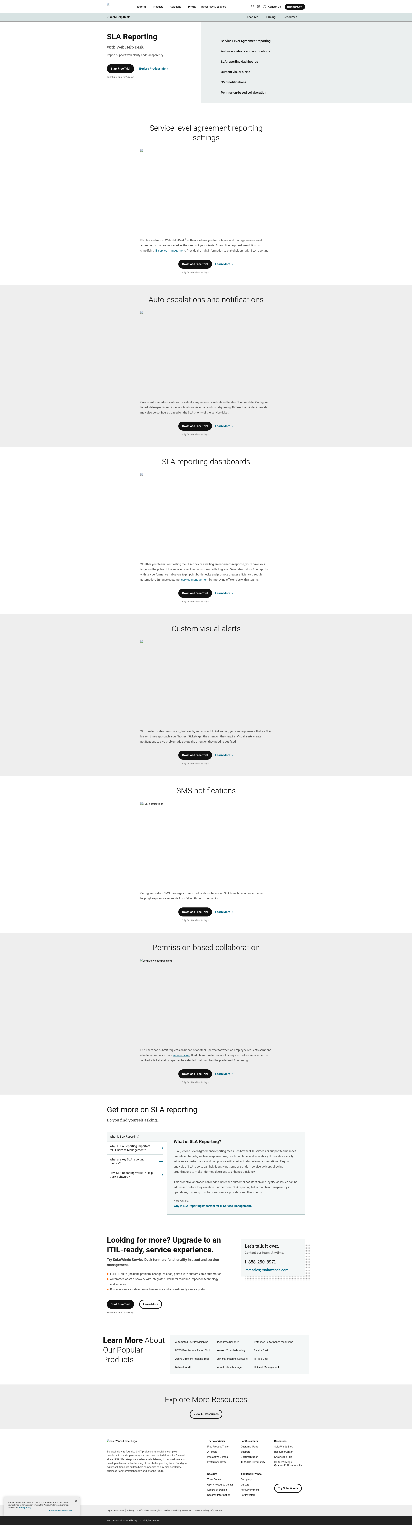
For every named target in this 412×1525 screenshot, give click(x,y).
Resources (290, 17)
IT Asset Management (266, 1367)
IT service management (170, 250)
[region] (42, 1506)
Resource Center (283, 1451)
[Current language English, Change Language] (259, 7)
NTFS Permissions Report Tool (192, 1350)
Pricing (192, 6)
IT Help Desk (261, 1358)
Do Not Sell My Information (208, 1510)
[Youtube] (296, 1474)
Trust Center (214, 1479)
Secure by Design (217, 1489)
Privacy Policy (25, 1507)
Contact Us (274, 6)
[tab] (137, 1136)
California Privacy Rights (149, 1510)
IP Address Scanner (227, 1342)
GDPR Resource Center (220, 1484)
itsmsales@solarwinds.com (266, 1270)
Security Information (218, 1494)
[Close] (76, 1500)
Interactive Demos (217, 1456)
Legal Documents (115, 1510)
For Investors (248, 1494)
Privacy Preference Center (60, 1511)
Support (245, 1451)
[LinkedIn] (302, 1474)
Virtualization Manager (229, 1367)
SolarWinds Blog (283, 1446)
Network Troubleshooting (230, 1350)
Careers (245, 1484)
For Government (250, 1489)
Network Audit (183, 1367)
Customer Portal (250, 1446)
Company (246, 1479)
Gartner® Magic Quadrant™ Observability (288, 1464)
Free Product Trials (218, 1446)
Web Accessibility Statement (178, 1510)
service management (194, 579)
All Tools (212, 1451)
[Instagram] (283, 1474)
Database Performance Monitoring (273, 1342)
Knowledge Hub (283, 1456)
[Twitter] (289, 1474)
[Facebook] (276, 1474)
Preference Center (217, 1462)
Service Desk (261, 1350)
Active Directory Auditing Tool (192, 1358)
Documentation (249, 1456)
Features (252, 17)
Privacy (130, 1510)
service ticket (181, 1055)
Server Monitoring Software (232, 1358)
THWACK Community (253, 1462)
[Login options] (264, 7)
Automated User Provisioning (191, 1342)
